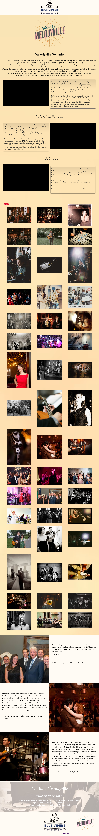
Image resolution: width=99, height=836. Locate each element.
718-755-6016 (68, 833)
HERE (28, 800)
